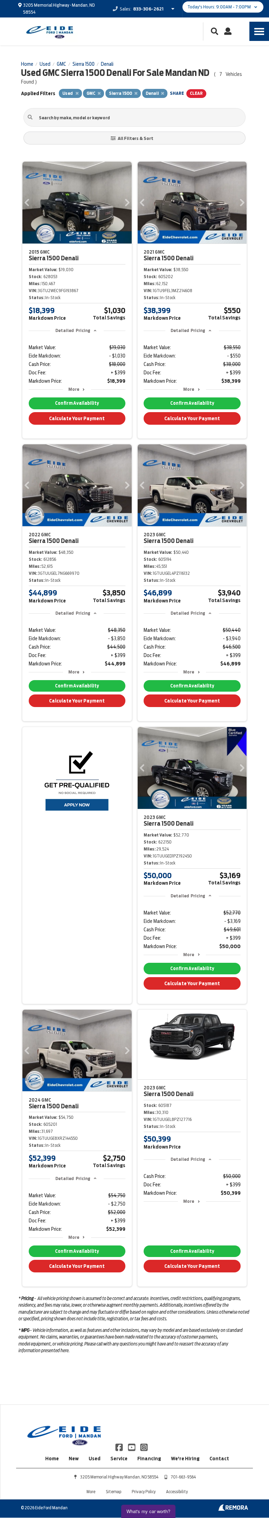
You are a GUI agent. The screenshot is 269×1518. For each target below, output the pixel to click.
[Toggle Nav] (259, 31)
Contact (219, 1458)
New (74, 1458)
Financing (149, 1458)
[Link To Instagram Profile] (144, 1446)
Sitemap (113, 1491)
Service (118, 1458)
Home (52, 1458)
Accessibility (177, 1491)
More (73, 389)
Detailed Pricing (72, 330)
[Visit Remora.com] (233, 1509)
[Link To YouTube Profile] (132, 1446)
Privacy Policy (144, 1491)
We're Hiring (185, 1458)
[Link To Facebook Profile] (119, 1446)
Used (95, 1458)
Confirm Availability (77, 403)
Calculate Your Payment (77, 418)
